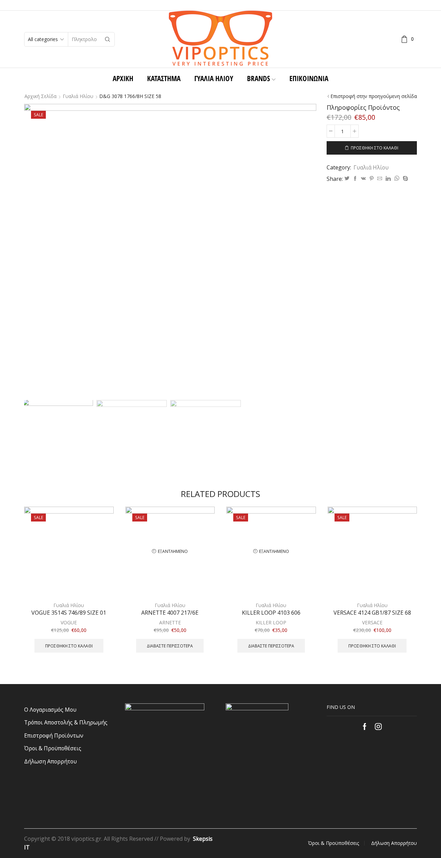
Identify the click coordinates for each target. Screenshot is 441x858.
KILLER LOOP (271, 622)
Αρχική (123, 78)
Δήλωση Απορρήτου (50, 761)
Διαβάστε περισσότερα (170, 646)
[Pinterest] (372, 178)
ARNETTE (170, 622)
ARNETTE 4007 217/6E (169, 612)
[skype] (404, 178)
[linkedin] (388, 178)
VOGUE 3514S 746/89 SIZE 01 (68, 612)
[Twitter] (347, 178)
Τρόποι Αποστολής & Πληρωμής (65, 722)
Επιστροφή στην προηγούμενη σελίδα (373, 96)
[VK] (363, 178)
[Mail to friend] (380, 178)
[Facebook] (355, 178)
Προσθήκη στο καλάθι (374, 147)
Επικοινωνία (308, 78)
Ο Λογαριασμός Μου (50, 709)
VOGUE (69, 622)
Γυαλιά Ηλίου (213, 78)
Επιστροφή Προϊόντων (53, 735)
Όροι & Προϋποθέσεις (52, 748)
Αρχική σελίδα (40, 96)
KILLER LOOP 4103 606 (271, 612)
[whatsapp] (396, 178)
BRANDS (258, 78)
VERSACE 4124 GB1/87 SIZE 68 (372, 612)
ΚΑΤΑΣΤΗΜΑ (164, 78)
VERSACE (372, 622)
